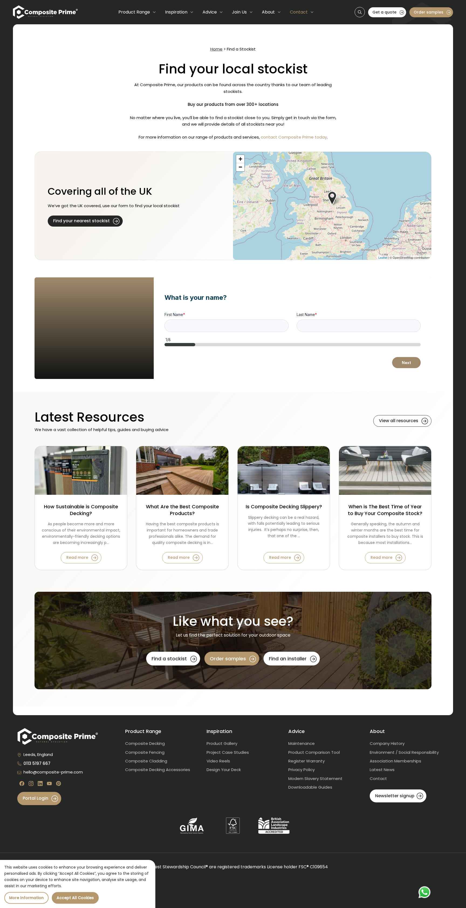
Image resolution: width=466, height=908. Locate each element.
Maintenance (301, 743)
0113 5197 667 (36, 763)
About (268, 12)
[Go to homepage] (45, 12)
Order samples (429, 12)
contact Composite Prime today (294, 137)
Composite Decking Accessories (157, 769)
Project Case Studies (228, 752)
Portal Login (36, 798)
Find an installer (288, 658)
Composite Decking (145, 743)
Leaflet (382, 257)
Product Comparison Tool (314, 752)
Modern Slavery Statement (315, 778)
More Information (26, 897)
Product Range (134, 12)
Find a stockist (170, 658)
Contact (299, 12)
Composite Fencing (145, 752)
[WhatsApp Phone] (424, 892)
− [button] (240, 167)
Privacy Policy (301, 769)
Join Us (239, 12)
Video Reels (218, 761)
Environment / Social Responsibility (404, 752)
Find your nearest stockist (82, 221)
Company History (387, 743)
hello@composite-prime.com (53, 772)
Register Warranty (306, 761)
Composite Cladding (146, 761)
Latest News (382, 769)
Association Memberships (395, 761)
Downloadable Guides (310, 787)
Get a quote (385, 12)
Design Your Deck (224, 769)
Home (216, 49)
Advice (210, 12)
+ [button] (240, 159)
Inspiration (176, 12)
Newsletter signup (394, 796)
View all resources (399, 421)
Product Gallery (222, 743)
